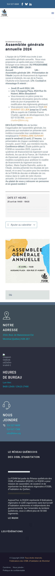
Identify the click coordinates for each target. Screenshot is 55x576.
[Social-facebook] (22, 4)
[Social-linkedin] (30, 4)
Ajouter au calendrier (21, 224)
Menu (53, 13)
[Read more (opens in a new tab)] (11, 4)
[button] (31, 525)
